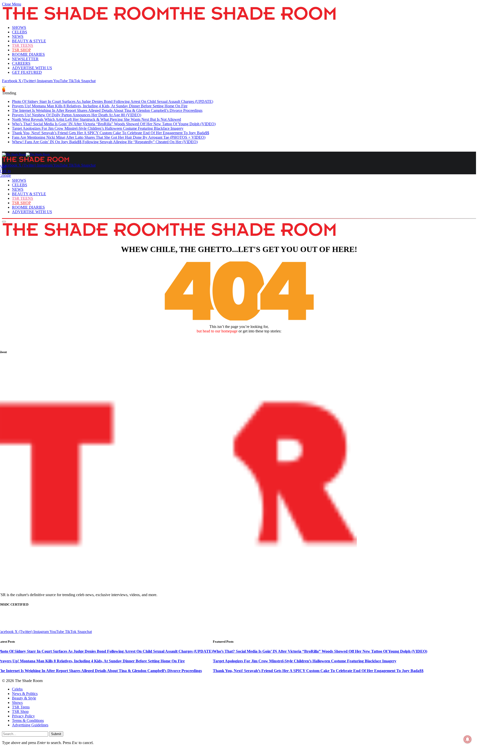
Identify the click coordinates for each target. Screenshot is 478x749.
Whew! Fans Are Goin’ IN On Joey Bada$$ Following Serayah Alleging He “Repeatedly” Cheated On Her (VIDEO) (105, 142)
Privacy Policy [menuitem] (23, 716)
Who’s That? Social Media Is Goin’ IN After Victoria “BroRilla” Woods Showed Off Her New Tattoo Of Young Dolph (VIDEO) (114, 124)
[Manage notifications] (468, 739)
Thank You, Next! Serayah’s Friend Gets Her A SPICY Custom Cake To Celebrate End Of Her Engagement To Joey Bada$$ (110, 133)
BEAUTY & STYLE (29, 41)
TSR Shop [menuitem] (20, 711)
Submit (56, 734)
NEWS (17, 36)
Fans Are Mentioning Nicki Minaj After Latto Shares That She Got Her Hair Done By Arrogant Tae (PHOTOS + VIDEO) (108, 137)
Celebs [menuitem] (17, 689)
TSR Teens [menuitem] (21, 707)
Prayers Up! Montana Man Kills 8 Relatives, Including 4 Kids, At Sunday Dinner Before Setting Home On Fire (99, 106)
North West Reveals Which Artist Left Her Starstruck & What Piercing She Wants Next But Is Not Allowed (96, 119)
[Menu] (3, 86)
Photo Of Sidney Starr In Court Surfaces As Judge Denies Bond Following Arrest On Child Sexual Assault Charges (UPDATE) (112, 101)
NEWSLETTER (25, 59)
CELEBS (19, 32)
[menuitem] (244, 689)
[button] (11, 4)
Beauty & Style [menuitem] (24, 698)
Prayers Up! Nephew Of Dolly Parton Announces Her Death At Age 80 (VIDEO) (76, 115)
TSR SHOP (21, 50)
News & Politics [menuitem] (25, 693)
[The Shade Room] (26, 154)
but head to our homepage (217, 331)
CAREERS (21, 63)
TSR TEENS (22, 45)
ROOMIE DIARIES (28, 54)
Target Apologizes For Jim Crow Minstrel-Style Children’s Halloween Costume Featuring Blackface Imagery (97, 128)
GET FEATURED (27, 72)
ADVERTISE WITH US (32, 68)
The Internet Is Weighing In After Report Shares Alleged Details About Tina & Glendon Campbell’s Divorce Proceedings (107, 110)
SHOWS (19, 27)
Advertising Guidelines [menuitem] (30, 725)
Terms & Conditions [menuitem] (28, 720)
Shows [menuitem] (17, 702)
